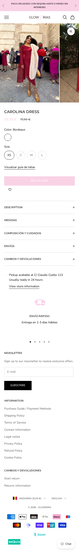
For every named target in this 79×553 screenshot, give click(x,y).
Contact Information (17, 430)
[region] (39, 311)
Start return (12, 478)
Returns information (17, 486)
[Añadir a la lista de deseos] (10, 190)
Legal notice (12, 437)
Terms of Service (15, 423)
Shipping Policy (14, 416)
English (57, 498)
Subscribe (17, 385)
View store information (24, 286)
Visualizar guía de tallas (19, 167)
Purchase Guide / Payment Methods (27, 409)
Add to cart (39, 181)
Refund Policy (13, 451)
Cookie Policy (13, 458)
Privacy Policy (13, 444)
